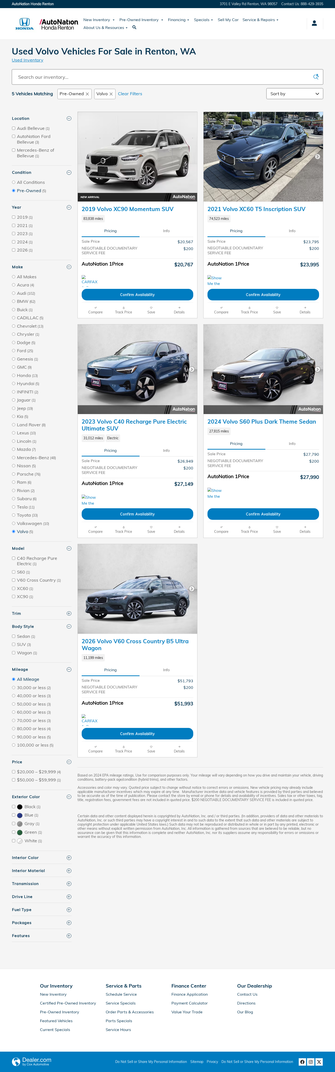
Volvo (102, 93)
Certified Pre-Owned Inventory (68, 1003)
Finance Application (189, 994)
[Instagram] (310, 1062)
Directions (246, 1003)
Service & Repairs (259, 19)
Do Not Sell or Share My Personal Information (151, 1061)
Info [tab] (166, 230)
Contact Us (247, 994)
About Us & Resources (103, 27)
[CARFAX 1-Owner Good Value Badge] (91, 281)
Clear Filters (130, 93)
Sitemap (196, 1061)
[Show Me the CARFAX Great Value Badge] (216, 493)
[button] (137, 219)
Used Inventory (27, 60)
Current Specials (55, 1029)
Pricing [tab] (110, 230)
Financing (177, 19)
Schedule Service (121, 994)
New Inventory (97, 19)
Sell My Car (228, 19)
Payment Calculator (189, 1003)
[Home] (25, 24)
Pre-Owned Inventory (139, 19)
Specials (201, 19)
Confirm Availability (137, 295)
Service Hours (118, 1029)
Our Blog (245, 1011)
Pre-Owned (72, 93)
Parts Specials (119, 1020)
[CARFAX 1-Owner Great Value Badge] (91, 720)
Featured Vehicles (56, 1020)
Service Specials (121, 1003)
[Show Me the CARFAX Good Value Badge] (216, 281)
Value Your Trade (187, 1011)
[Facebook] (302, 1062)
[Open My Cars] (313, 23)
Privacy (212, 1061)
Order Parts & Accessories (130, 1011)
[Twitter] (319, 1062)
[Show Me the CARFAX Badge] (91, 500)
